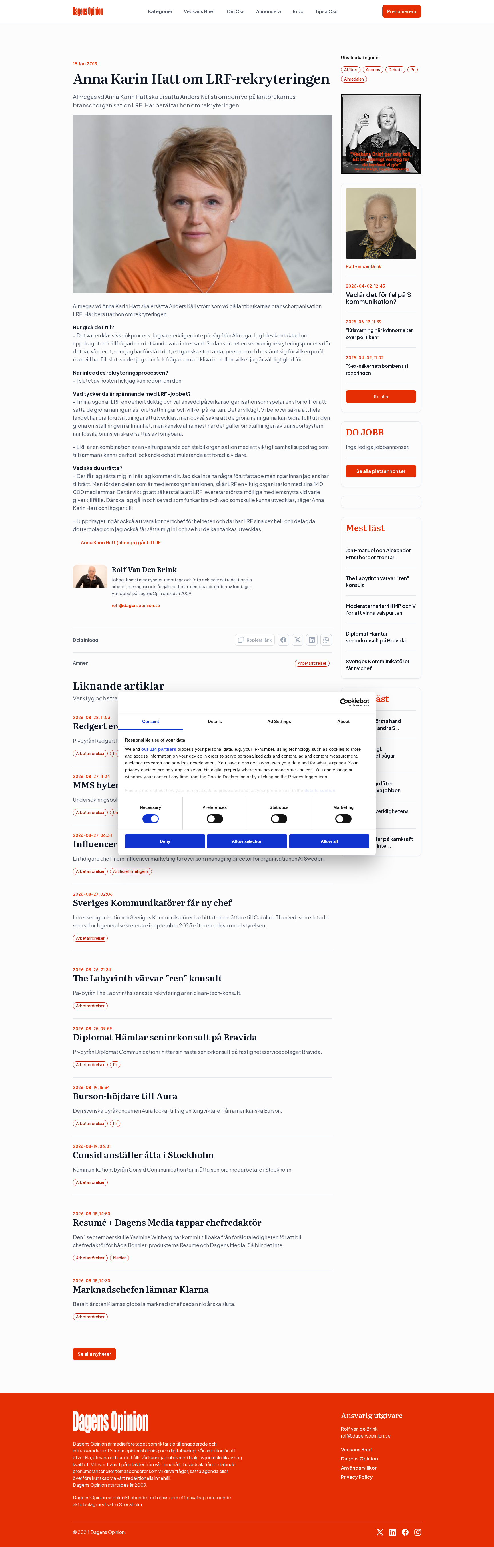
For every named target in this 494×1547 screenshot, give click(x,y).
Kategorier (160, 11)
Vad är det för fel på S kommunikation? (378, 298)
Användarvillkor (359, 1468)
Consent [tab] (150, 721)
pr (115, 753)
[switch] (215, 818)
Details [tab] (215, 721)
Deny (165, 841)
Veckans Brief (199, 11)
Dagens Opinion (359, 1459)
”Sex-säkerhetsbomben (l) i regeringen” (377, 369)
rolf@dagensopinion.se (136, 605)
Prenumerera (401, 11)
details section (320, 790)
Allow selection (247, 841)
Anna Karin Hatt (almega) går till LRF (121, 542)
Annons (373, 69)
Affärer (350, 69)
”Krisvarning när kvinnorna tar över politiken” (379, 333)
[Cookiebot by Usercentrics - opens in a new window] (344, 702)
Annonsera (268, 11)
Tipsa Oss (326, 11)
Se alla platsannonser (380, 471)
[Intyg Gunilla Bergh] (381, 134)
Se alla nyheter (94, 1354)
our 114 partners (158, 748)
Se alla (381, 396)
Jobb (298, 11)
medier (119, 1257)
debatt (395, 69)
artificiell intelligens (131, 871)
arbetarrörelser (312, 663)
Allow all (329, 841)
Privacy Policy (357, 1477)
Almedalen (354, 78)
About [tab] (343, 721)
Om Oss (236, 11)
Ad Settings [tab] (279, 721)
